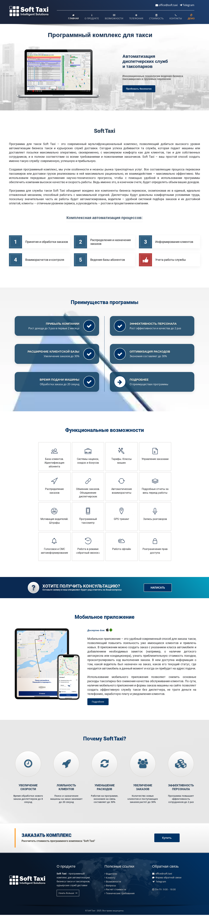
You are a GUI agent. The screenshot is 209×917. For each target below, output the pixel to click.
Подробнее (98, 701)
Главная (73, 18)
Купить (167, 838)
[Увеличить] (58, 74)
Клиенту (110, 877)
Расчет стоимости (115, 889)
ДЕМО (191, 18)
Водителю (111, 873)
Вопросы (110, 885)
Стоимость (156, 18)
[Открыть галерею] (47, 664)
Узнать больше (66, 893)
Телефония (136, 18)
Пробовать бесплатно (139, 88)
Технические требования (120, 893)
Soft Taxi (91, 910)
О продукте (92, 18)
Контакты (175, 18)
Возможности (114, 18)
